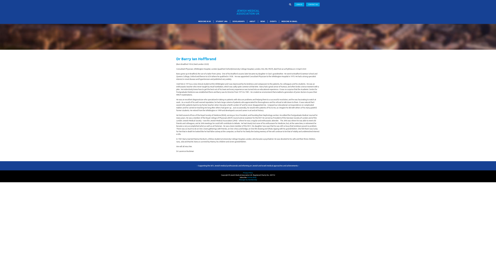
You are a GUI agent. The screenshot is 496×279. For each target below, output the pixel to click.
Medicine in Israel (289, 21)
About (252, 21)
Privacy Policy (248, 173)
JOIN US (299, 4)
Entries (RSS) (251, 177)
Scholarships (239, 21)
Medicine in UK (204, 21)
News (262, 21)
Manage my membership (248, 180)
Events (273, 21)
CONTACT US (313, 4)
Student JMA (221, 21)
